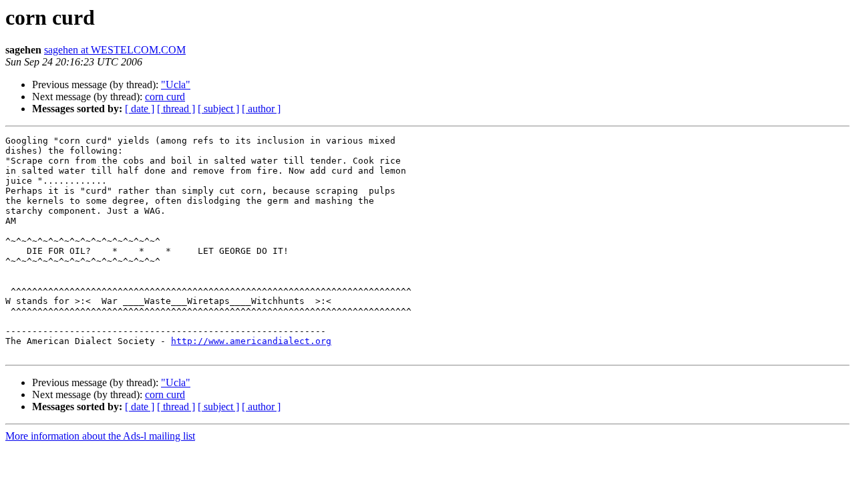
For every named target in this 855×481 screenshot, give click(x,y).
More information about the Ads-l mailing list (100, 436)
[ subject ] (218, 108)
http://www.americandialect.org (251, 341)
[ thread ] (176, 108)
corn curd (165, 96)
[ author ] (261, 108)
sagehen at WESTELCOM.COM (115, 49)
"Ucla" (175, 84)
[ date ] (139, 108)
